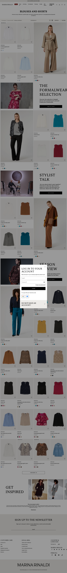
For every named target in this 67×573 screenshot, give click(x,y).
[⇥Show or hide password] (44, 282)
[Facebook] (27, 296)
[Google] (23, 296)
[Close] (45, 266)
